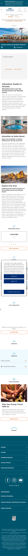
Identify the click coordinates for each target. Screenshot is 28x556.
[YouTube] (21, 480)
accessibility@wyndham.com (6, 537)
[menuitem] (1, 10)
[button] (1, 3)
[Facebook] (8, 480)
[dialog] (14, 278)
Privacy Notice (16, 533)
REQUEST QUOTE (14, 418)
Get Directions (14, 332)
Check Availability (14, 248)
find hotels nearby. (18, 21)
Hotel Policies (18, 69)
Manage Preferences (14, 292)
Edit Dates (10, 16)
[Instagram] (14, 480)
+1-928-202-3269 (19, 47)
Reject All (14, 281)
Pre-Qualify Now (18, 5)
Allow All (14, 276)
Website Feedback (14, 485)
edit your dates (9, 21)
